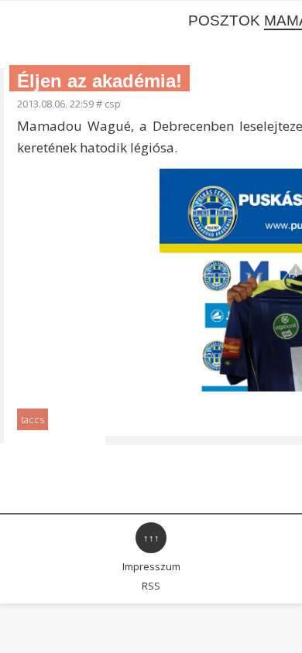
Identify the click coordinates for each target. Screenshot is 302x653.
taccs (32, 419)
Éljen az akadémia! (99, 80)
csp (113, 104)
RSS (151, 586)
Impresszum (151, 566)
